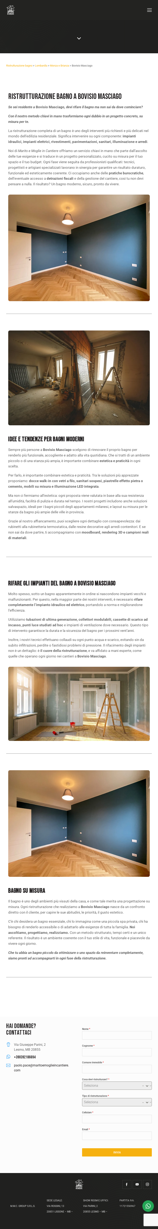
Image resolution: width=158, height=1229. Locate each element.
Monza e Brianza (59, 65)
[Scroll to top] (150, 1221)
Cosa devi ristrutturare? (95, 1079)
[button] (149, 10)
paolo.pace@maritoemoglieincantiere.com (41, 1067)
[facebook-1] (126, 1184)
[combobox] (117, 1086)
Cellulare (87, 1112)
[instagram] (147, 1184)
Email (86, 1129)
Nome (86, 1029)
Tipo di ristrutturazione (95, 1096)
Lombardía (41, 65)
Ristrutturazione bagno (19, 65)
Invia (117, 1152)
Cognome (88, 1045)
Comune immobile (93, 1062)
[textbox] (113, 1086)
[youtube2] (137, 1184)
